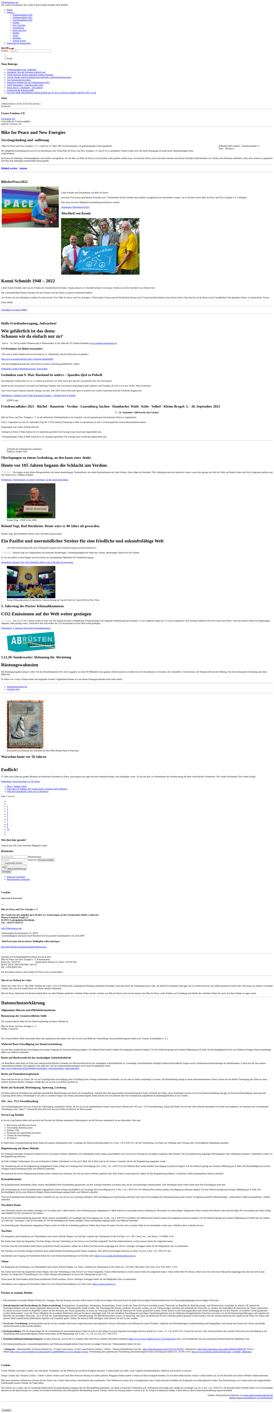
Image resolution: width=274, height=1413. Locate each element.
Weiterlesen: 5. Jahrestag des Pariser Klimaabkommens (26, 628)
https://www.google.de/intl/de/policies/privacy (115, 1256)
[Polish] (10, 48)
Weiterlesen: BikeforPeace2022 (75, 207)
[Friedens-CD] (8, 119)
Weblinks (17, 38)
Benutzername (34, 857)
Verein (15, 35)
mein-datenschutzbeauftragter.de (258, 1395)
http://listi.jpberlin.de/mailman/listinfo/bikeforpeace (24, 947)
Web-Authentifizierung (16, 869)
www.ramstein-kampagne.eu (103, 343)
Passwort (32, 860)
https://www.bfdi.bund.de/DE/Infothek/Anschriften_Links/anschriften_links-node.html (40, 1068)
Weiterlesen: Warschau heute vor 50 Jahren (20, 781)
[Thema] (14, 13)
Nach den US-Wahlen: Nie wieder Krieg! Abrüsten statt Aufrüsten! (37, 789)
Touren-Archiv (19, 40)
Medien (16, 33)
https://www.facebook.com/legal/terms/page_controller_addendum (221, 1351)
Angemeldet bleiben (13, 863)
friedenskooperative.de (17, 686)
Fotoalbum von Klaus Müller (14, 310)
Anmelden (6, 872)
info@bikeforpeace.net (11, 928)
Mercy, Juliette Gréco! (17, 786)
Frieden (16, 22)
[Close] (2, 904)
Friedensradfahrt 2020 (22, 15)
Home (9, 10)
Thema (10, 12)
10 (8, 829)
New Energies (19, 25)
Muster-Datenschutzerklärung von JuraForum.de (251, 1398)
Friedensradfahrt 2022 (22, 20)
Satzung (23, 168)
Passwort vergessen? (16, 877)
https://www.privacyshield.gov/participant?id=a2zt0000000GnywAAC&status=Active (49, 1351)
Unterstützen (18, 28)
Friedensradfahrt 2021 (22, 17)
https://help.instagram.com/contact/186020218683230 (222, 1349)
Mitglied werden (9, 168)
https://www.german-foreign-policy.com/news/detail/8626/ (27, 359)
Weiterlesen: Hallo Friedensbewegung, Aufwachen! (24, 369)
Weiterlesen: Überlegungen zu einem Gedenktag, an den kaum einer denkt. (34, 479)
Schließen (6, 1410)
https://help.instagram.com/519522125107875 (163, 1349)
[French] (5, 48)
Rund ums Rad (19, 30)
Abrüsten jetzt (13, 689)
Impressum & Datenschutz (19, 43)
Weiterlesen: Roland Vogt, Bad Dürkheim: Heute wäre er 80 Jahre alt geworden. (37, 562)
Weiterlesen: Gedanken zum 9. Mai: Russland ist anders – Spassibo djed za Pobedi (38, 395)
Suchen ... (5, 51)
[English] (2, 48)
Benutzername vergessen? (18, 879)
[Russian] (12, 48)
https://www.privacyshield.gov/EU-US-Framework (152, 1339)
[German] (7, 48)
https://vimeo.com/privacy (104, 1284)
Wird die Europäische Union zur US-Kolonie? (28, 791)
